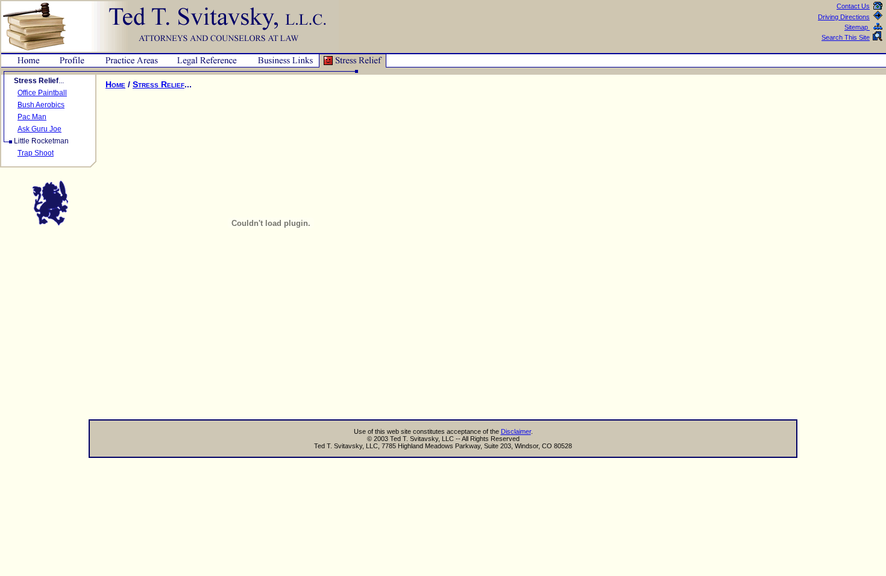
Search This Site (846, 37)
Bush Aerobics (40, 105)
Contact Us (853, 6)
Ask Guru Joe (39, 129)
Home (115, 84)
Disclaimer (516, 431)
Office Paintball (42, 93)
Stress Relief (158, 84)
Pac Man (31, 117)
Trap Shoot (35, 153)
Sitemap (857, 27)
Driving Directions (844, 16)
